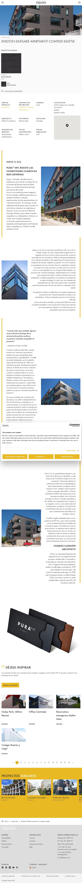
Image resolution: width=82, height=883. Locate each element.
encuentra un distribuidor (14, 91)
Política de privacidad (52, 876)
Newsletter (5, 847)
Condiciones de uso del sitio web (30, 876)
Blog (31, 847)
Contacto (32, 841)
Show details (71, 450)
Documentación (7, 844)
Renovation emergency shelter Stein (66, 715)
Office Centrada (37, 711)
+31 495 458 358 (65, 852)
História (4, 841)
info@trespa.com (64, 858)
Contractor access (70, 876)
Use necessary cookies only (15, 456)
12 (61, 762)
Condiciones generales (8, 876)
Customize (40, 456)
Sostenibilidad (6, 838)
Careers (32, 838)
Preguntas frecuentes (36, 844)
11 (57, 762)
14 (69, 762)
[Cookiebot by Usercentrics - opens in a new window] (71, 425)
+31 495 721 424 (65, 847)
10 (53, 762)
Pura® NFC (6, 107)
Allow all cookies (67, 456)
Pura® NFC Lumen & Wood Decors (26, 108)
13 (65, 762)
